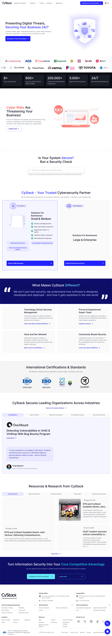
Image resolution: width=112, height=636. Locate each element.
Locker (41, 610)
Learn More (10, 438)
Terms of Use (74, 632)
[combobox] (57, 170)
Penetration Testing (7, 608)
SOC (77, 610)
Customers (54, 622)
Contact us (16, 620)
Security (82, 632)
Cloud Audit (22, 610)
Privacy (89, 632)
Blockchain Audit (23, 612)
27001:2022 (17, 630)
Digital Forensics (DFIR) (99, 608)
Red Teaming (5, 610)
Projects (53, 620)
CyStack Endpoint (44, 608)
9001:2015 (27, 632)
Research (41, 622)
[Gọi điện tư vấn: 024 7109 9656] (107, 623)
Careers (15, 622)
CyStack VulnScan (7, 612)
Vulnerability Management (83, 608)
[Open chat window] (107, 631)
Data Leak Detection (62, 608)
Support (65, 626)
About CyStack (6, 620)
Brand (3, 622)
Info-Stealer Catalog (66, 623)
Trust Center (64, 632)
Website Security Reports (43, 625)
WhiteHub (21, 608)
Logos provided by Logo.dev (101, 632)
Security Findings (68, 620)
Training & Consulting (99, 610)
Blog (40, 620)
